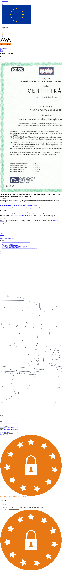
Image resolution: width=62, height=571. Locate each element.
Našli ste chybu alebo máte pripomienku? (6, 238)
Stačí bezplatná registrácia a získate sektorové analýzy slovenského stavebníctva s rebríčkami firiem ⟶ (21, 205)
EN (2, 36)
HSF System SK (2, 236)
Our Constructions (3, 423)
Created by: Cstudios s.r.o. (4, 434)
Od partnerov (8, 236)
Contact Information (14, 423)
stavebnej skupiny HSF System (27, 208)
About (7, 423)
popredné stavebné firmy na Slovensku (18, 215)
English (1, 51)
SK (2, 35)
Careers (9, 423)
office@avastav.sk (15, 427)
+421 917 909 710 (6, 427)
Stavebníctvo (2, 235)
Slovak (1, 50)
